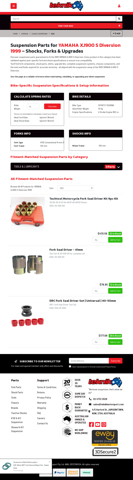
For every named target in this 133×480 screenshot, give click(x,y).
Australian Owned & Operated (81, 419)
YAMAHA (24, 33)
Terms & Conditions (96, 367)
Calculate (52, 106)
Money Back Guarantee (81, 407)
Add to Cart (115, 239)
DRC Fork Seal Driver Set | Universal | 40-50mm (82, 300)
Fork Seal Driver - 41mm (66, 249)
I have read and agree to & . (93, 367)
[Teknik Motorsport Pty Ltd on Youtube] (97, 425)
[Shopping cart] (119, 6)
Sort (51, 188)
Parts (15, 380)
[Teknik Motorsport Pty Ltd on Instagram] (103, 425)
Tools (13, 397)
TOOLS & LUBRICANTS (26, 166)
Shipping (41, 407)
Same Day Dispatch (80, 395)
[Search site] (119, 19)
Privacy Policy (110, 367)
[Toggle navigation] (14, 6)
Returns (41, 392)
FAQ (39, 412)
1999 (52, 33)
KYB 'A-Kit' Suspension (17, 420)
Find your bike (65, 25)
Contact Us (42, 423)
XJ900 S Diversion (39, 33)
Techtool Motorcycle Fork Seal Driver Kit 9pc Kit (83, 198)
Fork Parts (16, 387)
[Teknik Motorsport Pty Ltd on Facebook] (91, 425)
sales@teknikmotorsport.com (108, 404)
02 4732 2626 (100, 398)
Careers (41, 418)
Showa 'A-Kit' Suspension (17, 429)
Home (15, 33)
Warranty (41, 402)
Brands (14, 407)
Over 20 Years (78, 382)
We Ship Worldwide (81, 431)
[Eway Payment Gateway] (105, 437)
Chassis (15, 402)
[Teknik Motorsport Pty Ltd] (66, 5)
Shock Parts (17, 392)
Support (43, 380)
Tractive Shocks (19, 412)
